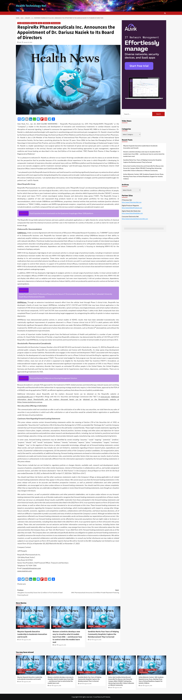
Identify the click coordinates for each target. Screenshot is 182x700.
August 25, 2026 (27, 640)
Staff (20, 42)
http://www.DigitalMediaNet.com (132, 213)
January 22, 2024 (28, 42)
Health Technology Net (31, 6)
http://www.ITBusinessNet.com (131, 202)
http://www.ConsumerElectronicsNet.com (135, 219)
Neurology (33, 23)
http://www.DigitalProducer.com (132, 208)
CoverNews (97, 697)
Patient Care (46, 23)
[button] (165, 13)
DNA (54, 626)
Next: (95, 591)
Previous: (39, 592)
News (40, 23)
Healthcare (21, 626)
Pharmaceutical (56, 23)
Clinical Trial (26, 23)
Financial (91, 626)
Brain (19, 23)
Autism (141, 670)
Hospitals (28, 626)
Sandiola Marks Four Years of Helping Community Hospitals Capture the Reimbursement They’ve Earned (103, 634)
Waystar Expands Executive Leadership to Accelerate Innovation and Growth (32, 634)
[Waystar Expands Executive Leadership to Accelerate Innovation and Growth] (33, 617)
